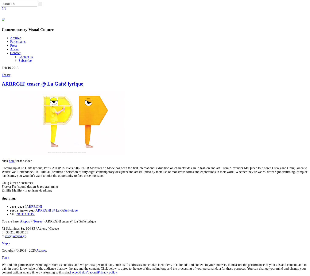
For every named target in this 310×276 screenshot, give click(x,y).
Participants (18, 41)
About (14, 49)
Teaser (6, 75)
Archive (15, 38)
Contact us (26, 57)
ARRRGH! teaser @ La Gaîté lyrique (42, 84)
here (12, 161)
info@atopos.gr (15, 236)
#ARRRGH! (33, 206)
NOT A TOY (25, 214)
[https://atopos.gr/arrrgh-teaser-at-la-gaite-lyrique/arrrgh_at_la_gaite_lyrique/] (67, 153)
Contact (15, 53)
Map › (6, 243)
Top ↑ (5, 257)
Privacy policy (107, 272)
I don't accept (89, 272)
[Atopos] (3, 19)
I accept (75, 272)
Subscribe (25, 60)
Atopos (25, 221)
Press (13, 45)
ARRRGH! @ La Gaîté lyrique (56, 210)
